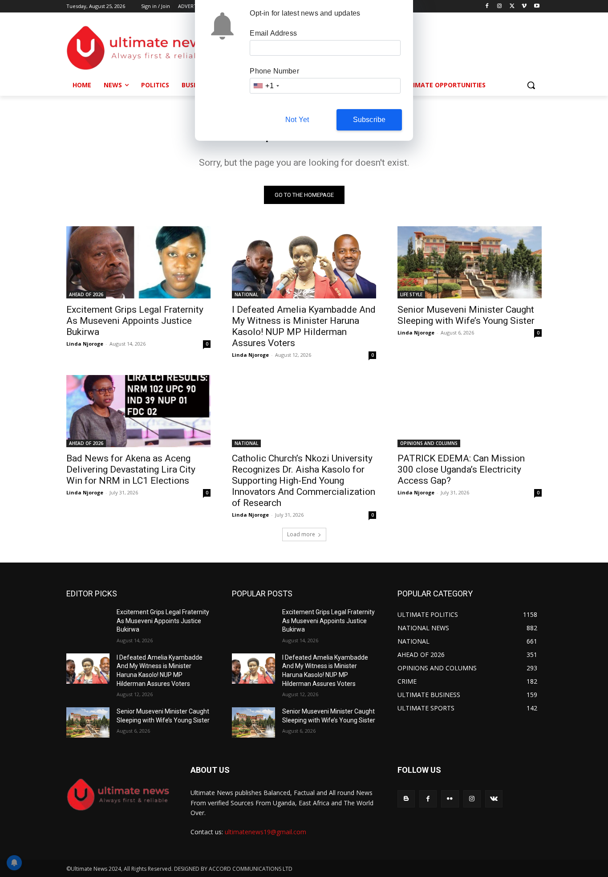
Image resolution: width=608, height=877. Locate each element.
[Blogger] (406, 799)
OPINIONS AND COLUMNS (429, 443)
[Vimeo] (524, 6)
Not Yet (297, 119)
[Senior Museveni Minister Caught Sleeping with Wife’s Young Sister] (469, 262)
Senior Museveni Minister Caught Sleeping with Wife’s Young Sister (466, 315)
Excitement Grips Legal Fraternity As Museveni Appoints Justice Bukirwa (134, 320)
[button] (531, 85)
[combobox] (265, 85)
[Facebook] (487, 6)
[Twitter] (512, 6)
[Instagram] (500, 6)
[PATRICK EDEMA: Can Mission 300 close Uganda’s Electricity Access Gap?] (469, 411)
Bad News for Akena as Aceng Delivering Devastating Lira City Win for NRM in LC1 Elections (130, 469)
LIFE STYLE (411, 294)
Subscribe (369, 119)
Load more (301, 534)
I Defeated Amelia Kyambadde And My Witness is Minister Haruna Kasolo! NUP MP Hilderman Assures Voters (304, 326)
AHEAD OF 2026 (86, 294)
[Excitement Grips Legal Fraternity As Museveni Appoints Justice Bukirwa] (138, 262)
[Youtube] (536, 6)
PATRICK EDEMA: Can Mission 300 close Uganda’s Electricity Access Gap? (461, 469)
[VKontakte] (494, 799)
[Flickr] (449, 799)
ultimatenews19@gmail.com (265, 832)
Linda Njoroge (84, 343)
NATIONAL (246, 294)
